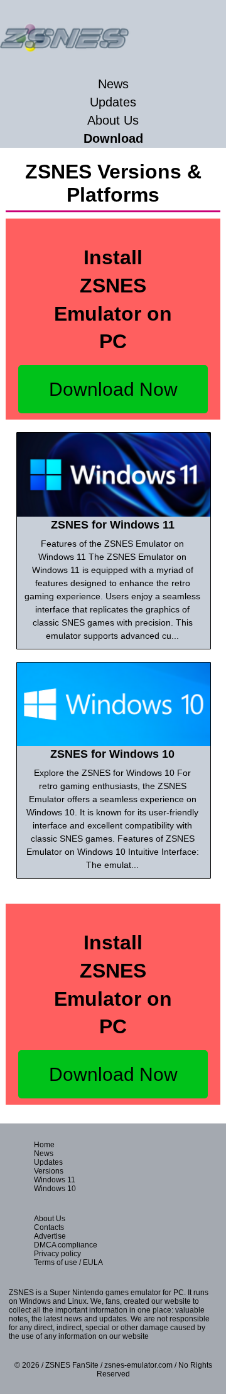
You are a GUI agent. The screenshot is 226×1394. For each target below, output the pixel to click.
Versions (48, 1171)
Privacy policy (57, 1253)
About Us (113, 120)
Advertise (50, 1236)
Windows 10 (55, 1188)
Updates (113, 102)
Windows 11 (54, 1179)
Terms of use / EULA (68, 1262)
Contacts (49, 1227)
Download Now (113, 389)
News (113, 84)
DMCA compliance (65, 1245)
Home (44, 1144)
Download (113, 138)
